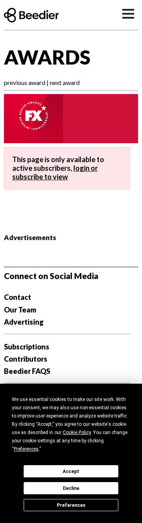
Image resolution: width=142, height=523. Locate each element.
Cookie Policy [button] (77, 432)
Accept (71, 471)
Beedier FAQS (27, 371)
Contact (17, 297)
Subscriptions (26, 346)
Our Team (20, 309)
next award (65, 82)
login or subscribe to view (55, 172)
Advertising (24, 322)
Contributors (25, 359)
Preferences (71, 505)
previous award (24, 82)
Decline (71, 488)
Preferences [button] (26, 449)
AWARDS (47, 57)
